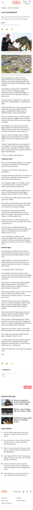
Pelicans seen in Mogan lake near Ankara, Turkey (22, 410)
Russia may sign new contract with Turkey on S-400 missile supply (22, 402)
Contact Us (4, 500)
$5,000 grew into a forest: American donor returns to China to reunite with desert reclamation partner (17, 442)
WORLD (4, 8)
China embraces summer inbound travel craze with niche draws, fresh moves (16, 474)
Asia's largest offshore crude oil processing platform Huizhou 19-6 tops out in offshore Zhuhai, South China (17, 457)
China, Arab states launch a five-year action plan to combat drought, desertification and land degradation (17, 450)
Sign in (25, 1)
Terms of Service (6, 503)
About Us (4, 498)
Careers (18, 498)
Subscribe (27, 3)
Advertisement (21, 500)
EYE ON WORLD (13, 8)
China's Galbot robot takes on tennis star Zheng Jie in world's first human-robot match (16, 434)
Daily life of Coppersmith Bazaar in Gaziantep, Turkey (23, 420)
